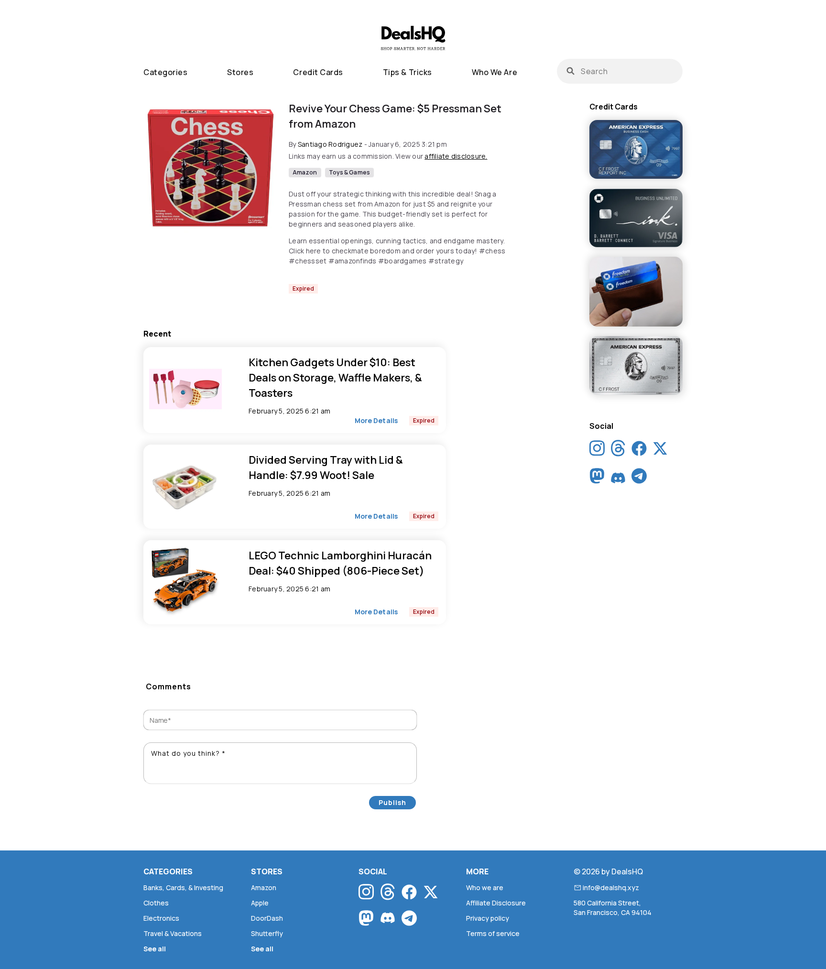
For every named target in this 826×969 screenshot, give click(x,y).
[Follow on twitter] (660, 450)
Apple (260, 902)
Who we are (494, 72)
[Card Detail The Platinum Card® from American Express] (636, 366)
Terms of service (493, 933)
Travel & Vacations (172, 933)
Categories (165, 72)
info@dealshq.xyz (611, 887)
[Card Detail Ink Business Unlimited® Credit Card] (636, 219)
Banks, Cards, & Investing (183, 887)
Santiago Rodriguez (330, 144)
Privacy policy (487, 918)
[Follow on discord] (618, 478)
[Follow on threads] (618, 450)
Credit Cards (318, 72)
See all (154, 948)
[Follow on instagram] (597, 450)
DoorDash (267, 918)
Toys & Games (349, 172)
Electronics (161, 918)
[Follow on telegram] (639, 478)
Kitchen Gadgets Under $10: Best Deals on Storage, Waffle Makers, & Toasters (335, 377)
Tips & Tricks (407, 72)
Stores (240, 72)
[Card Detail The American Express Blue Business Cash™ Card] (636, 150)
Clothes (156, 902)
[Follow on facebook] (639, 450)
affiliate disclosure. (455, 156)
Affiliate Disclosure (496, 902)
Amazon (305, 172)
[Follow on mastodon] (597, 478)
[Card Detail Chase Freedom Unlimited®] (636, 292)
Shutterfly (267, 933)
